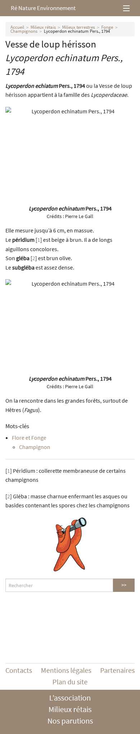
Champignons (23, 31)
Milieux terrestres (78, 27)
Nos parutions (70, 721)
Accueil (17, 27)
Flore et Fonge (29, 437)
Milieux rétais (43, 27)
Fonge (107, 27)
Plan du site (70, 681)
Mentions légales (66, 670)
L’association (70, 698)
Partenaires (117, 670)
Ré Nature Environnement (43, 8)
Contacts (18, 670)
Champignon (34, 446)
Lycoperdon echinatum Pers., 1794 (77, 31)
